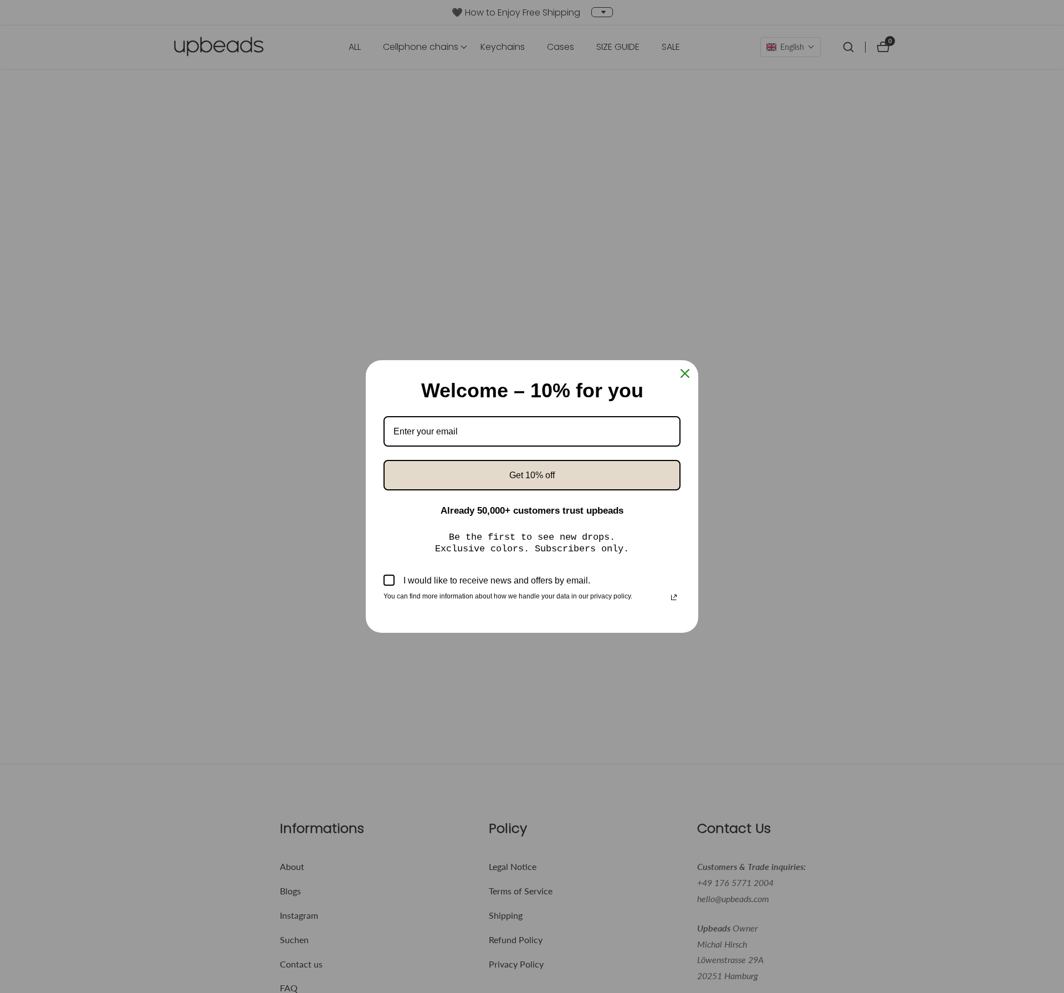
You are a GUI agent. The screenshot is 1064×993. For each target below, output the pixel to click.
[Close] (685, 373)
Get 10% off (532, 475)
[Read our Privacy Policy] (674, 597)
